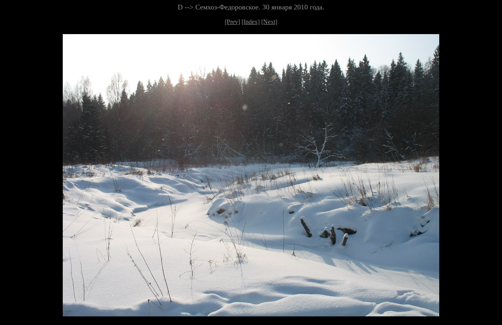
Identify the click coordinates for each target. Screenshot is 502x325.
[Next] (269, 21)
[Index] (251, 21)
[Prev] (232, 21)
